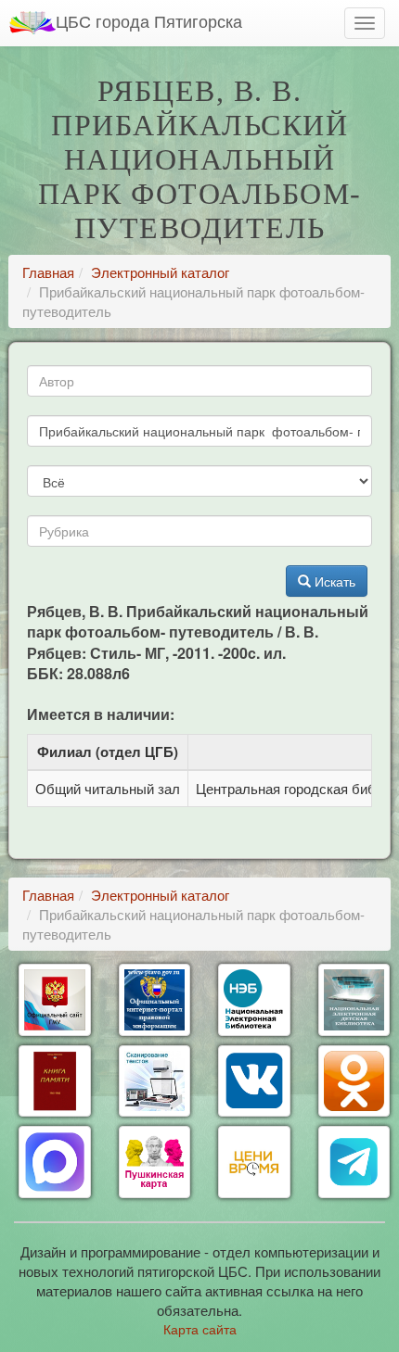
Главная (48, 272)
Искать (333, 581)
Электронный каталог (160, 272)
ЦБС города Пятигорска (149, 20)
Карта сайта (200, 1329)
